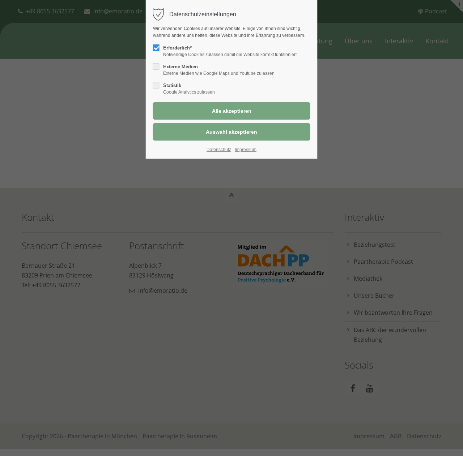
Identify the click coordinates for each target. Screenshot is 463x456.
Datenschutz (219, 149)
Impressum (245, 149)
